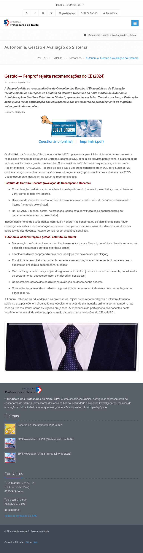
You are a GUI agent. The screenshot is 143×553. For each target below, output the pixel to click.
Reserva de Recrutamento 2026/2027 (40, 425)
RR (27, 542)
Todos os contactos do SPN (20, 515)
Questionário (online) (56, 141)
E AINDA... (58, 58)
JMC (35, 542)
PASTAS (42, 58)
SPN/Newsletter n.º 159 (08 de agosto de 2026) (46, 439)
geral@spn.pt (68, 13)
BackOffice (111, 13)
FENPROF (71, 4)
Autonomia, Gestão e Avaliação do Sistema (112, 35)
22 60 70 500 (90, 13)
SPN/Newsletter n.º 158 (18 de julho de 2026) (44, 453)
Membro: (60, 4)
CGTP (81, 4)
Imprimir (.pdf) (92, 141)
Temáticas (75, 58)
